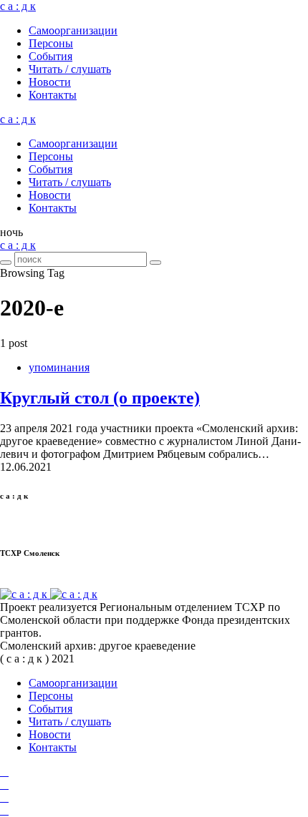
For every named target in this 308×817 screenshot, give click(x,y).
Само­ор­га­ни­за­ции (73, 30)
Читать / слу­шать (70, 69)
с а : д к (18, 6)
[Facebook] (4, 771)
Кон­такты (53, 95)
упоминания (59, 367)
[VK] (4, 797)
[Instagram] (4, 784)
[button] (11, 232)
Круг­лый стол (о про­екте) (100, 397)
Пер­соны (51, 43)
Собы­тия (50, 56)
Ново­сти (50, 82)
